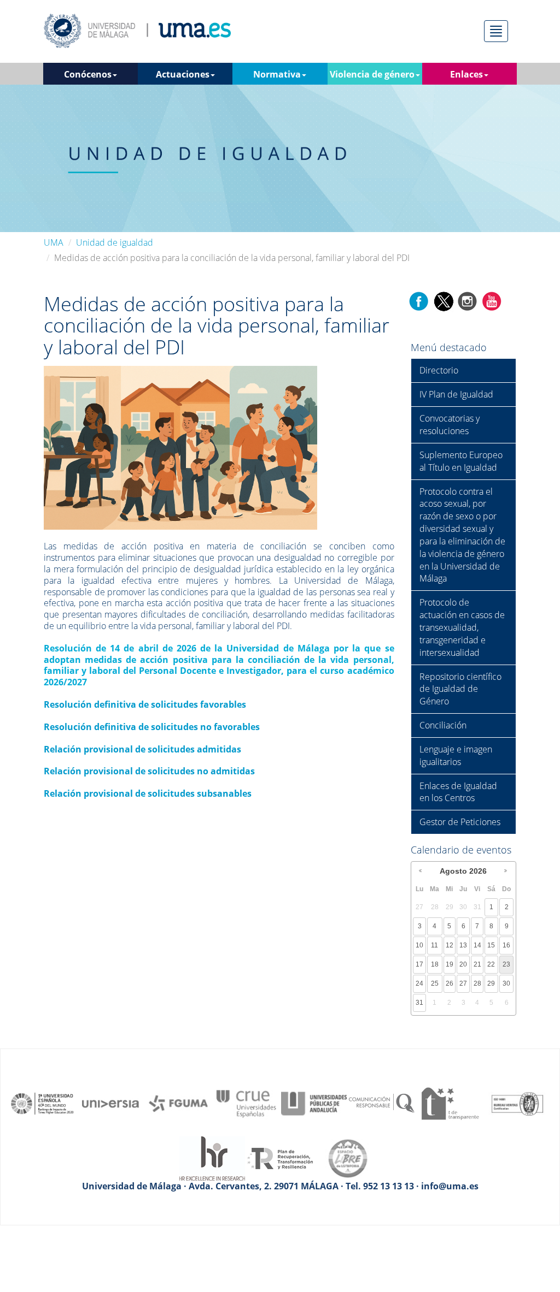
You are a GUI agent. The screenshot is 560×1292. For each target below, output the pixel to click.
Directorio (438, 370)
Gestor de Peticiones (459, 822)
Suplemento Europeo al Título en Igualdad (461, 461)
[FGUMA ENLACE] (178, 1103)
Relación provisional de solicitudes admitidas (142, 749)
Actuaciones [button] (182, 74)
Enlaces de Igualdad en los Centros (458, 792)
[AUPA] (314, 1103)
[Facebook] (419, 300)
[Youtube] (492, 300)
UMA (53, 242)
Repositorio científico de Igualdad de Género (460, 689)
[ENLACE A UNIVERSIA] (110, 1103)
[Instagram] (468, 300)
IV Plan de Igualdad (456, 394)
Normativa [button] (277, 74)
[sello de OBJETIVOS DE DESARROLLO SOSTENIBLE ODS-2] (42, 1103)
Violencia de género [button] (372, 74)
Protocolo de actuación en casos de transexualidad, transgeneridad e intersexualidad (462, 627)
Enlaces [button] (466, 74)
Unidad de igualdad (114, 242)
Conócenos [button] (88, 74)
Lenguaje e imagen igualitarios (455, 755)
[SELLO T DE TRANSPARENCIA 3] (449, 1103)
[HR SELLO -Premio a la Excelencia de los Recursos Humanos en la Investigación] (212, 1158)
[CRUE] (246, 1103)
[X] (443, 300)
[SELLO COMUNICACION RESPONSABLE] (382, 1103)
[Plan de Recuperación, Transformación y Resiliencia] (280, 1158)
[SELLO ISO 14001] (517, 1103)
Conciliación (442, 725)
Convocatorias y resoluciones (449, 424)
